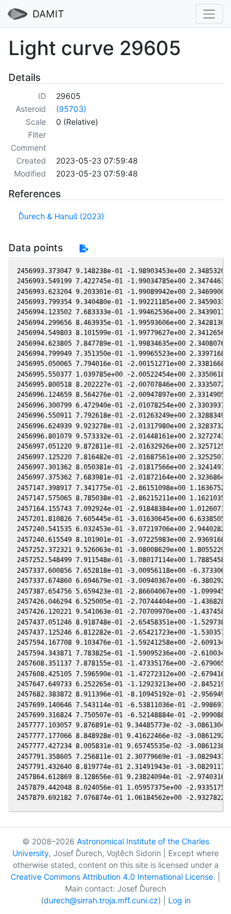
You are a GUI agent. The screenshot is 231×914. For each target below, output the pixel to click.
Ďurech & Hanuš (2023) (61, 216)
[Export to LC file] (83, 248)
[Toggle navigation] (209, 14)
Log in (179, 900)
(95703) (71, 109)
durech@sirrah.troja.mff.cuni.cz (101, 900)
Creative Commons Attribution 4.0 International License (112, 876)
